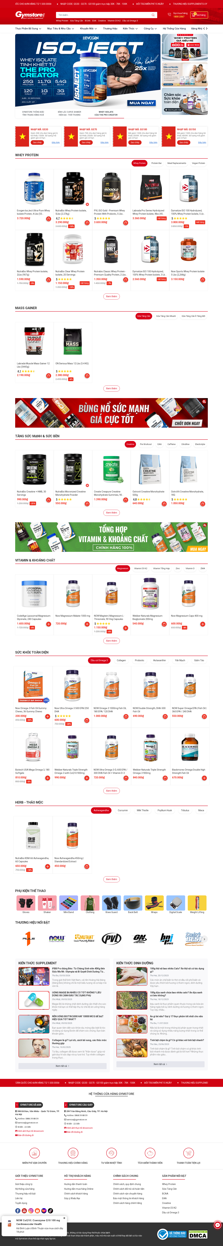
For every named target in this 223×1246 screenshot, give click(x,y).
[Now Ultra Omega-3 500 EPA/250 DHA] (72, 686)
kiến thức (129, 28)
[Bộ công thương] (172, 1234)
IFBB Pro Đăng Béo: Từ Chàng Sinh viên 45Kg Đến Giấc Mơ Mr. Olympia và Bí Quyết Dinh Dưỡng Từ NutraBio (78, 970)
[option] (29, 939)
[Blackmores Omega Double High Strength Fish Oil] (190, 747)
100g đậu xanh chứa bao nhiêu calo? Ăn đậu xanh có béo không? (176, 994)
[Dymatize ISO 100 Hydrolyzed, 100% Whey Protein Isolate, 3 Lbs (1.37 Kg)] (150, 249)
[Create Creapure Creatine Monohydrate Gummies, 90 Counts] (111, 469)
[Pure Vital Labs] (112, 939)
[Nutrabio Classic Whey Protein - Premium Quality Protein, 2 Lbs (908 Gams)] (111, 249)
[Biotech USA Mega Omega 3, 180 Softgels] (33, 747)
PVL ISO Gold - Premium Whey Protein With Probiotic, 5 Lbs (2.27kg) (109, 213)
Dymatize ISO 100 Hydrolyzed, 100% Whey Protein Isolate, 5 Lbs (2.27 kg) (188, 213)
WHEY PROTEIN (27, 155)
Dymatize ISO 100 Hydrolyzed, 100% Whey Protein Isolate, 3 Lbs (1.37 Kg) (149, 274)
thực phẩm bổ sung (27, 28)
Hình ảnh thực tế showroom (30, 1131)
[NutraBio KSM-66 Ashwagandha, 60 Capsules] (33, 836)
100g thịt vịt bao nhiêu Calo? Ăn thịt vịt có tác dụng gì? (177, 970)
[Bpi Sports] (167, 939)
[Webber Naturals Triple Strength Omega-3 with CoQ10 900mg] (72, 747)
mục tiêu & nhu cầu (59, 28)
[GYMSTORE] (30, 15)
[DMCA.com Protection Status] (198, 1234)
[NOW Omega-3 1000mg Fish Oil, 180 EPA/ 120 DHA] (111, 686)
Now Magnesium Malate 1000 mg (73, 616)
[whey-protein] (185, 47)
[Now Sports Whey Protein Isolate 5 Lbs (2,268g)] (188, 249)
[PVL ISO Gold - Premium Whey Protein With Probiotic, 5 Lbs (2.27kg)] (111, 188)
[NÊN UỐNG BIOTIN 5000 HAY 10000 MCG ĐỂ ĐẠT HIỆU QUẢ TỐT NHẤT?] (33, 1024)
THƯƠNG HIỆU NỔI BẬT (32, 922)
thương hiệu (110, 28)
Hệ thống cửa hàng (174, 28)
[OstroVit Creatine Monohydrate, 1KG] (188, 469)
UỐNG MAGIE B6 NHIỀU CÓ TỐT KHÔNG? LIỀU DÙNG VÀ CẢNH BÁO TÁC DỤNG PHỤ (76, 994)
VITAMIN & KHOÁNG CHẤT (35, 560)
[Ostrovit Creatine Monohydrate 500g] (150, 469)
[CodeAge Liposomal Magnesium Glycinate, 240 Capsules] (34, 593)
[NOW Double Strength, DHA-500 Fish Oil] (151, 686)
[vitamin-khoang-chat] (111, 537)
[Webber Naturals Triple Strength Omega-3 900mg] (151, 747)
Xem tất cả (61, 1066)
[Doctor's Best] (194, 939)
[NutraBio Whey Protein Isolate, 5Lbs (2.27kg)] (73, 188)
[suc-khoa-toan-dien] (185, 101)
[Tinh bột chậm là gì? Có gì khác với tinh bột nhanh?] (131, 1048)
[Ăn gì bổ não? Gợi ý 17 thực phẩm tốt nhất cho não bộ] (131, 1024)
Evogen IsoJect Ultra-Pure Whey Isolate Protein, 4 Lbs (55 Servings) (33, 213)
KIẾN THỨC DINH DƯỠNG (134, 963)
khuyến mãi (87, 28)
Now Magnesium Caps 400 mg (186, 616)
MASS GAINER (26, 308)
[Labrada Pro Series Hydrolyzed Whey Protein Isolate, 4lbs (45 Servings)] (150, 188)
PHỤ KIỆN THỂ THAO (30, 891)
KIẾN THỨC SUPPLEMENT (37, 963)
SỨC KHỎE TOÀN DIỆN (31, 652)
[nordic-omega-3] (185, 74)
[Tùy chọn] (48, 218)
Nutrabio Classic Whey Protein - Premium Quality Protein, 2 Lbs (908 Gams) (110, 274)
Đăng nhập (197, 28)
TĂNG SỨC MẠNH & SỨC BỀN (37, 436)
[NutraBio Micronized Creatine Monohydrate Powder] (73, 469)
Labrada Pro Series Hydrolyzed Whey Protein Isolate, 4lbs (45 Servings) (148, 213)
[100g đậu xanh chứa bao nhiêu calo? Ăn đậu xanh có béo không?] (131, 1000)
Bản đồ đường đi (26, 1135)
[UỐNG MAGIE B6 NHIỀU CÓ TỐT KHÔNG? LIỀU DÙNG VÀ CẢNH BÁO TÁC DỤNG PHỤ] (33, 1000)
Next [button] (204, 939)
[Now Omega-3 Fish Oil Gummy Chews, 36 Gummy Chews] (33, 686)
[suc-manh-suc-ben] (111, 412)
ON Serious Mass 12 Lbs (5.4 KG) (72, 363)
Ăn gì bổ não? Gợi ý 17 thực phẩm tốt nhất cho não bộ (176, 1018)
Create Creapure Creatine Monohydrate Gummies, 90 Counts (108, 494)
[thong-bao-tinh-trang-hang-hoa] (87, 71)
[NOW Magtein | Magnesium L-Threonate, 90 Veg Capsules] (111, 593)
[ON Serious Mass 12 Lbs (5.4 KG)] (73, 341)
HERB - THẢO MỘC (29, 802)
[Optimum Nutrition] (139, 939)
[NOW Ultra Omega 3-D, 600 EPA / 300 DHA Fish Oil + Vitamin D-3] (111, 747)
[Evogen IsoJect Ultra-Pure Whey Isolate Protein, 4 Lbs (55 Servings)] (34, 188)
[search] (153, 15)
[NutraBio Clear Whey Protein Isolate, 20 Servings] (73, 249)
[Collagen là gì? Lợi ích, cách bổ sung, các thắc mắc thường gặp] (33, 1048)
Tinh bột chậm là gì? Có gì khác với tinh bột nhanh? (177, 1040)
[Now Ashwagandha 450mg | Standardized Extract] (72, 836)
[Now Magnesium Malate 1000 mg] (73, 593)
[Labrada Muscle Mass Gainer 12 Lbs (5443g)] (34, 341)
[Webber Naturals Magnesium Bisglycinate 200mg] (150, 593)
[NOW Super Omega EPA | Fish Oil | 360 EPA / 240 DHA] (190, 686)
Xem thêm (111, 296)
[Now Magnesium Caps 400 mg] (188, 593)
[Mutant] (84, 939)
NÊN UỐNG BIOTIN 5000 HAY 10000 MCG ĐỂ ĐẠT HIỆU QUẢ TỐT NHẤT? (78, 1018)
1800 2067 (178, 16)
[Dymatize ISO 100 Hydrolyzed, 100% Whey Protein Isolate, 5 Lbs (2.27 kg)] (188, 188)
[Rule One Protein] (29, 939)
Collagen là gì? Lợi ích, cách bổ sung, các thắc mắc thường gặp (79, 1041)
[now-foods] (56, 939)
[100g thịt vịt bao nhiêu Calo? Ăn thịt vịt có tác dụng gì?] (131, 976)
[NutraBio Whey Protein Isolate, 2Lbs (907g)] (34, 249)
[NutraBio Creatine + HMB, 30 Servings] (34, 469)
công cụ (149, 28)
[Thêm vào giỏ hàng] (48, 624)
